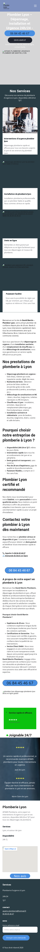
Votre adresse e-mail (11, 925)
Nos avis (20, 876)
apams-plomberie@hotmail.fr (14, 911)
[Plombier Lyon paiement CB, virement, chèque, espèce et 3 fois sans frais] (20, 278)
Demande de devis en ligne (16, 556)
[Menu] (35, 6)
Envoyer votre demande (16, 938)
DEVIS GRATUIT (20, 40)
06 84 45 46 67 (19, 33)
